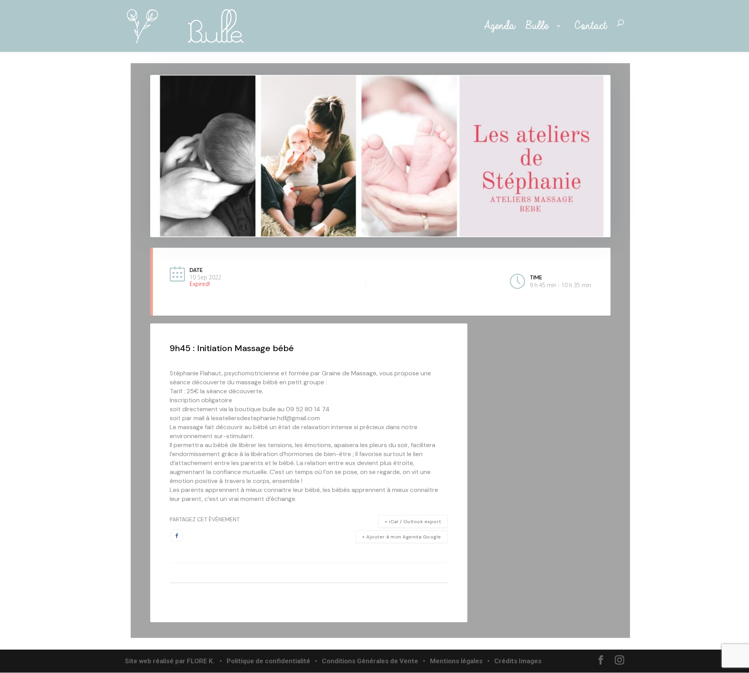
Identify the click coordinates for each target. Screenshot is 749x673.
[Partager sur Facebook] (176, 535)
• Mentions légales (452, 661)
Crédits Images (517, 661)
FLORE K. (201, 661)
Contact (590, 26)
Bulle (539, 26)
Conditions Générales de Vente (370, 661)
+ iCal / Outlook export (413, 522)
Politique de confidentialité (268, 661)
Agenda (497, 26)
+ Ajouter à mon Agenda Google (401, 537)
